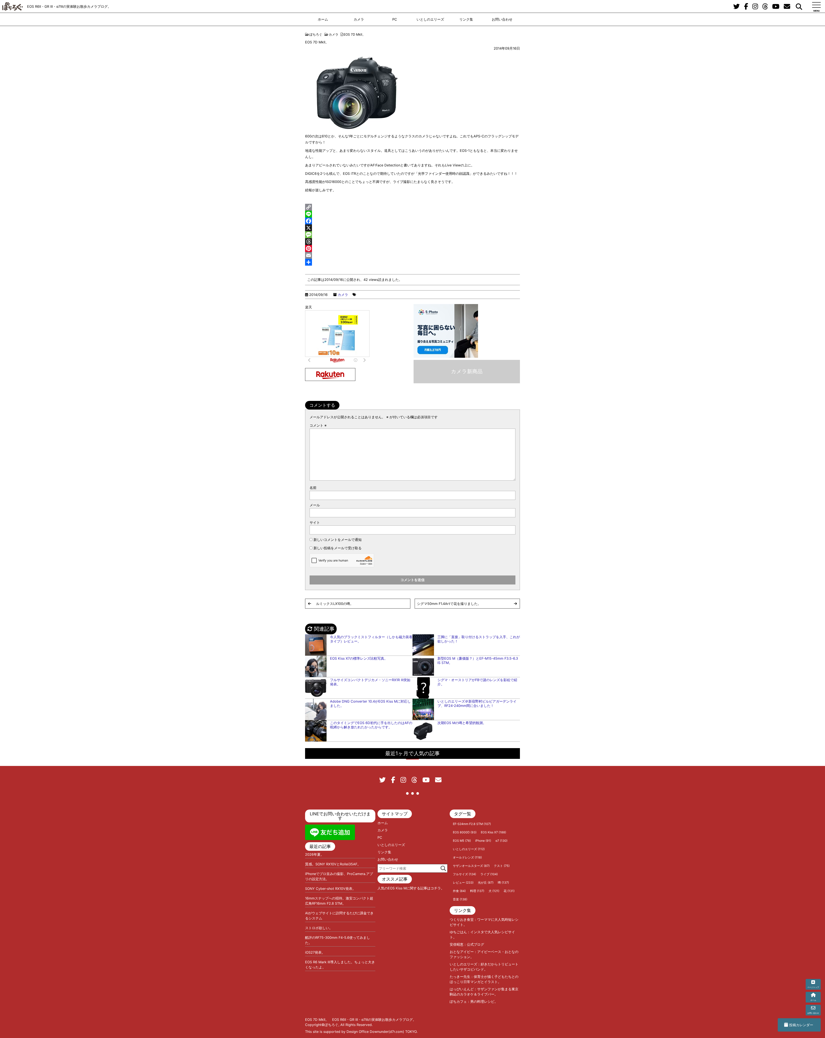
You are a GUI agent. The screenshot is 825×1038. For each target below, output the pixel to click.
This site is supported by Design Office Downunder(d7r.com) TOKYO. (361, 1031)
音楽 (460, 899)
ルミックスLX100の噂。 (334, 603)
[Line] (412, 214)
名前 (313, 488)
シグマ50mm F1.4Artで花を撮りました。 (449, 603)
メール (315, 505)
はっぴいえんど (462, 989)
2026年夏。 (314, 854)
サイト (315, 522)
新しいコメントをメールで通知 (337, 539)
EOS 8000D (465, 832)
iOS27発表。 (315, 952)
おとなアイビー (462, 952)
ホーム (323, 19)
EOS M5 (462, 840)
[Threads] (412, 241)
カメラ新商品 (467, 371)
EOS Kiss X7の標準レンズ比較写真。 (359, 658)
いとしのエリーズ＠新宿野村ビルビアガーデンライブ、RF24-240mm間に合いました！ (476, 703)
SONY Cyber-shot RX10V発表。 (330, 888)
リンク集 (466, 19)
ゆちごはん (458, 932)
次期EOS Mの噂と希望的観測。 (461, 723)
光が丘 (485, 882)
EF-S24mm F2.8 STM (472, 824)
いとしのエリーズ (430, 19)
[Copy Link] (412, 207)
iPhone (483, 840)
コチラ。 (437, 888)
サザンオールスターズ (471, 866)
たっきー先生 (460, 976)
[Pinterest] (412, 248)
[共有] (412, 262)
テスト (502, 866)
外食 (459, 891)
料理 (477, 891)
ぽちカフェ (458, 1001)
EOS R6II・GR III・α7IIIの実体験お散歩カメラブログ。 (69, 6)
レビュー (463, 882)
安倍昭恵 (456, 944)
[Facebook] (412, 221)
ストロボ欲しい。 (319, 928)
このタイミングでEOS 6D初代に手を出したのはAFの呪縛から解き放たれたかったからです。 (371, 725)
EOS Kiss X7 (493, 832)
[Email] (412, 255)
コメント (318, 425)
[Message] (412, 234)
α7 (501, 840)
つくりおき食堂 (462, 919)
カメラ (359, 19)
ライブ (489, 874)
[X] (412, 227)
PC (394, 19)
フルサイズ (464, 874)
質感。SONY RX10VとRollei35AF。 (333, 864)
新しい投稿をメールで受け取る (337, 548)
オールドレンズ (467, 857)
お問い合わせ (502, 19)
